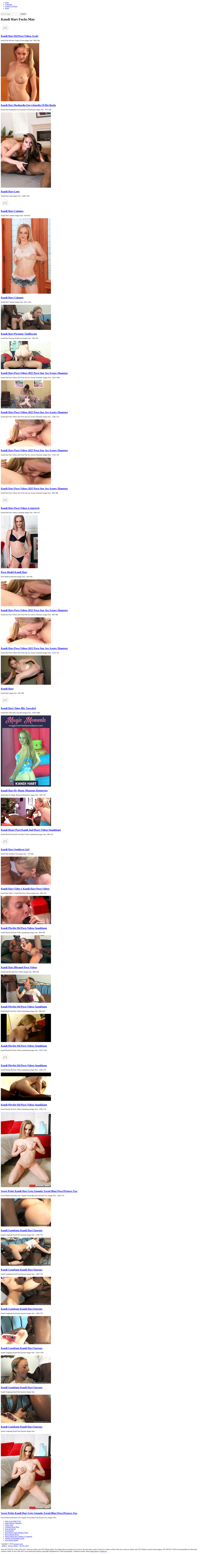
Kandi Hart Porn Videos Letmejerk (20, 508)
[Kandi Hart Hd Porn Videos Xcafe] (5, 31)
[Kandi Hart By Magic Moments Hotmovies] (26, 786)
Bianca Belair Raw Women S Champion (18, 1536)
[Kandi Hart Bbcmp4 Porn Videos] (26, 963)
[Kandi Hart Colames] (5, 206)
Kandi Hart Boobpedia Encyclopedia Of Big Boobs (28, 105)
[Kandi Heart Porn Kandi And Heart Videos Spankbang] (26, 825)
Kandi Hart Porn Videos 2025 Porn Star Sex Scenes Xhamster (34, 373)
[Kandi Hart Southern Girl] (5, 845)
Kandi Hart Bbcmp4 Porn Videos (19, 967)
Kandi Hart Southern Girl (15, 849)
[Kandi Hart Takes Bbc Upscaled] (5, 704)
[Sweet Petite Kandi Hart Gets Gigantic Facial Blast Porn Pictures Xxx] (26, 1186)
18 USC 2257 (24, 1546)
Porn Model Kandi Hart (14, 572)
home (7, 2)
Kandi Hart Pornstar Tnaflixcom (19, 333)
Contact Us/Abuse (11, 6)
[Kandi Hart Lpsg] (26, 187)
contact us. (103, 1551)
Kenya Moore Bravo (12, 1534)
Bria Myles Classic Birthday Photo (16, 1533)
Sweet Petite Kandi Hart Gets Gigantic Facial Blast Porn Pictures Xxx (39, 1191)
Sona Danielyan (10, 1529)
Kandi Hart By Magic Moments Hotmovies (24, 790)
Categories (8, 4)
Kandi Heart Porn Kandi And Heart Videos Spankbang (31, 830)
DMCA (4, 1546)
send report (94, 1551)
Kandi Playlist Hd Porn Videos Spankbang (24, 928)
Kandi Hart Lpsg (10, 191)
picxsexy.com (18, 1544)
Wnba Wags (9, 1525)
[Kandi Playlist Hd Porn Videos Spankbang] (26, 923)
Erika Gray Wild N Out (13, 1521)
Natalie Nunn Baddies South (14, 1538)
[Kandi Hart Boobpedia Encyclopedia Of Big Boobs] (20, 101)
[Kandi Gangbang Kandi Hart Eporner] (26, 1226)
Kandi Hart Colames (12, 211)
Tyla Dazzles (9, 1531)
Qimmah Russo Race (12, 1527)
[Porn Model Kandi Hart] (19, 568)
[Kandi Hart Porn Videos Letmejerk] (5, 503)
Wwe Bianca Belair (11, 1540)
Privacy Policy (13, 1546)
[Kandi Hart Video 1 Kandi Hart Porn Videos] (26, 884)
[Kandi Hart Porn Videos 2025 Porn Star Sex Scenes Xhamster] (26, 368)
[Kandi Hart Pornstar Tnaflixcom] (26, 329)
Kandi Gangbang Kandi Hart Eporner (22, 1230)
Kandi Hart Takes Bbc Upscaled (18, 708)
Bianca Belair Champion (13, 1523)
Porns (7, 8)
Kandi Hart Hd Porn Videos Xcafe (19, 36)
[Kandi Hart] (26, 684)
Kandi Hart (7, 688)
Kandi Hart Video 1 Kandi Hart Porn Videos (25, 888)
